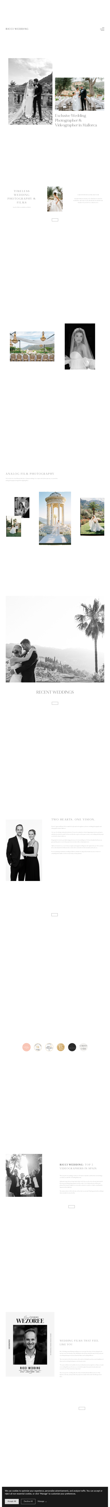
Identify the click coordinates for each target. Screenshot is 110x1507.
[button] (102, 29)
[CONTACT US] (55, 219)
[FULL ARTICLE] (71, 1206)
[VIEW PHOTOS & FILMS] (55, 703)
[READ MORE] (54, 914)
